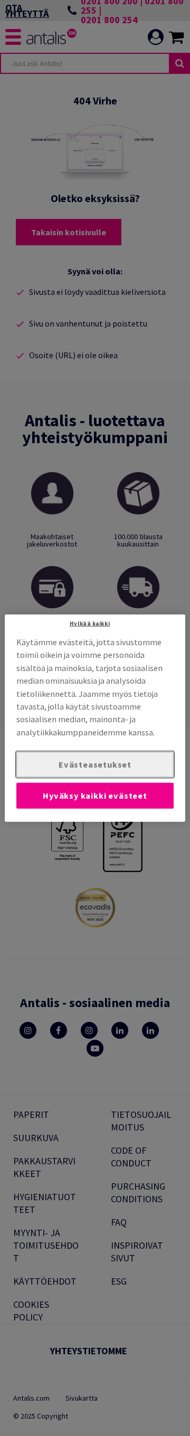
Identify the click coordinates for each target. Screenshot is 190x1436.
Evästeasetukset (95, 764)
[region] (95, 718)
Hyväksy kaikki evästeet (95, 795)
